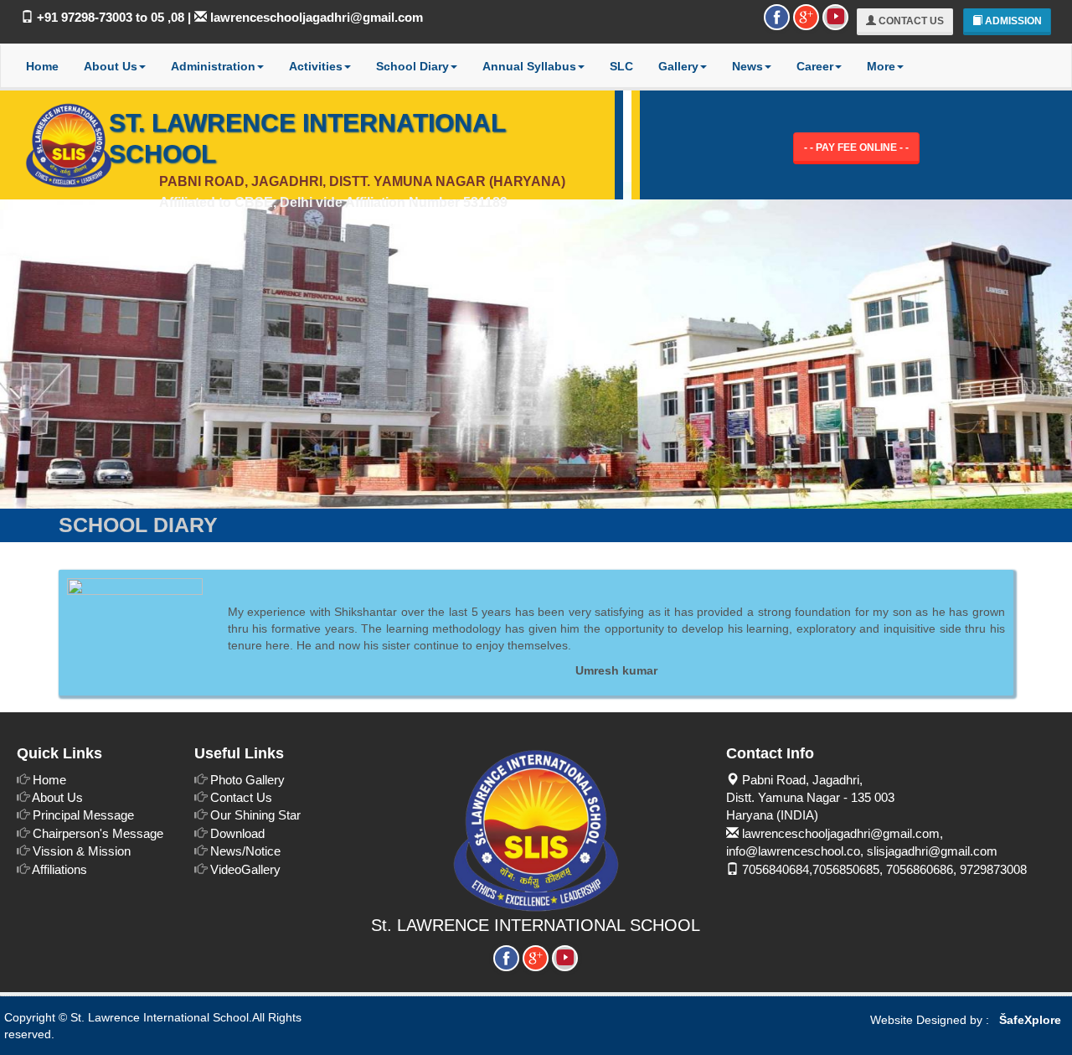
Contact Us (910, 21)
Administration (213, 66)
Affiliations (59, 869)
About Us (110, 66)
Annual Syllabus (529, 66)
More (881, 66)
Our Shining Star (255, 815)
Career (814, 66)
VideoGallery (245, 869)
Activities (316, 66)
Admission (1012, 21)
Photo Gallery (247, 780)
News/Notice (245, 851)
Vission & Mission (82, 851)
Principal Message (83, 815)
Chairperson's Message (98, 833)
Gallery (678, 66)
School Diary (412, 66)
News (747, 66)
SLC (621, 66)
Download (237, 833)
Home (42, 66)
